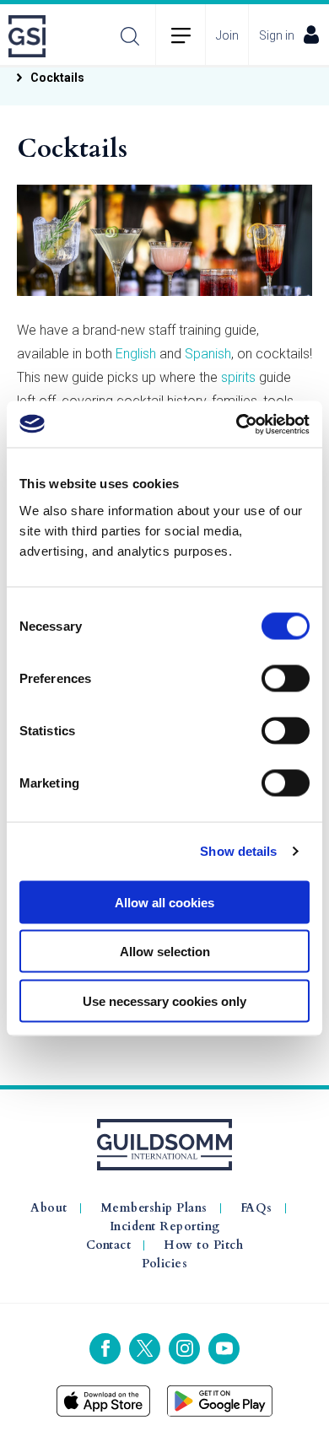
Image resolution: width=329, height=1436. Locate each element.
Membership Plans (154, 1208)
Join (227, 35)
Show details (238, 851)
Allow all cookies (164, 902)
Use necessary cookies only (164, 1000)
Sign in (276, 35)
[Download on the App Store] (103, 1401)
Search (130, 35)
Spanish (208, 354)
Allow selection (165, 951)
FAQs (256, 1208)
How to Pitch (203, 1245)
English (136, 354)
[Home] (32, 36)
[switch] (286, 677)
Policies (164, 1264)
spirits (238, 377)
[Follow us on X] (144, 1348)
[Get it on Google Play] (219, 1401)
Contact (109, 1245)
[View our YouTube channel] (224, 1348)
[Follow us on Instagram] (184, 1348)
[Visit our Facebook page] (105, 1348)
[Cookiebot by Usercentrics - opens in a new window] (237, 424)
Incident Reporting (165, 1227)
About (48, 1208)
